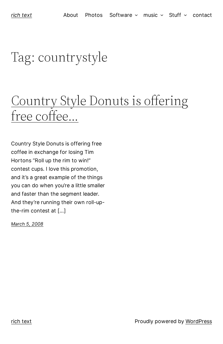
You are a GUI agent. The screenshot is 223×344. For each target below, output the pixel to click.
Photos (93, 15)
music (150, 15)
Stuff (175, 15)
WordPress (199, 321)
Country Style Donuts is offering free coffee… (99, 108)
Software (120, 15)
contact (202, 15)
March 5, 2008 (27, 224)
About (70, 15)
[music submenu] (160, 15)
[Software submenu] (134, 15)
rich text (21, 15)
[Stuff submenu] (184, 15)
